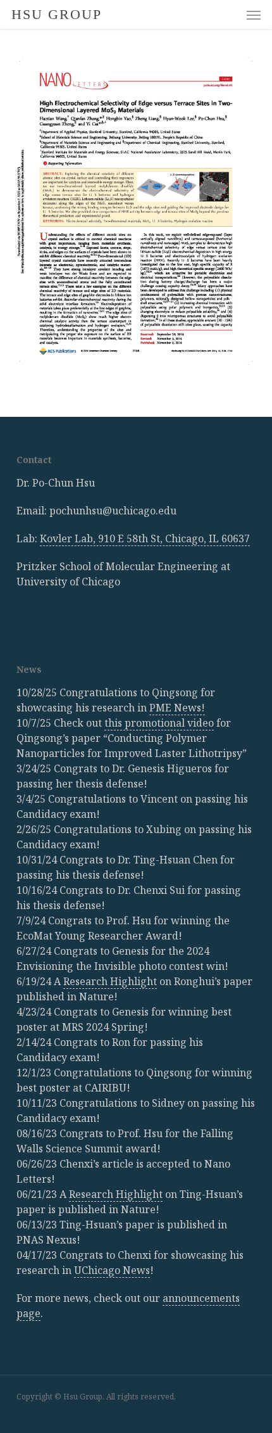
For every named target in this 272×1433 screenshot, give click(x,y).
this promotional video (159, 723)
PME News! (177, 708)
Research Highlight (110, 981)
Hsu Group (56, 15)
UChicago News (112, 1270)
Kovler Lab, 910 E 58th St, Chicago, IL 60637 (145, 538)
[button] (254, 14)
